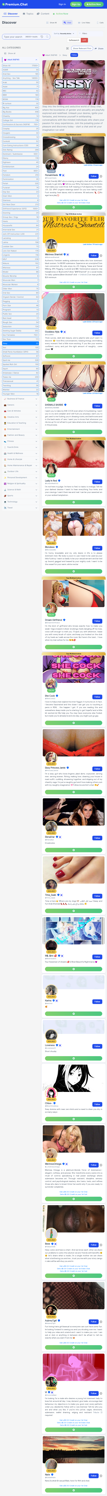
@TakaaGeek (50, 1247)
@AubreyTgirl (50, 1323)
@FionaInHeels (50, 178)
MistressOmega (53, 1164)
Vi (46, 1392)
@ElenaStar (49, 840)
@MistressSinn (50, 958)
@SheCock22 (50, 698)
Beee (48, 1244)
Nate (48, 1474)
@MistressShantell (52, 257)
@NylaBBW (49, 335)
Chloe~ (49, 1103)
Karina (48, 1000)
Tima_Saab (51, 895)
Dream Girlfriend (54, 620)
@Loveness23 (50, 1048)
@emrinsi (48, 1003)
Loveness (50, 1045)
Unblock (83, 274)
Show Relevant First (82, 48)
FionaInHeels (52, 175)
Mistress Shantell (54, 254)
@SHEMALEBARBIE (52, 408)
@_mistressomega (52, 1167)
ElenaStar (50, 837)
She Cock (50, 695)
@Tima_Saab (50, 898)
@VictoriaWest (50, 1395)
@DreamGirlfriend (52, 623)
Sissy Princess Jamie (55, 767)
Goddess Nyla (52, 331)
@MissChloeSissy (51, 1106)
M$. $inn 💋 (51, 955)
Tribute (97, 1412)
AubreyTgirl (51, 1320)
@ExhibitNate (50, 1477)
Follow (74, 55)
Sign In (62, 4)
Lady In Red (51, 480)
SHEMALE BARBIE (54, 405)
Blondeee (50, 547)
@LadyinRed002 (51, 483)
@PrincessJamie (51, 770)
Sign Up (76, 4)
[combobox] (90, 33)
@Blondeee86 (50, 550)
